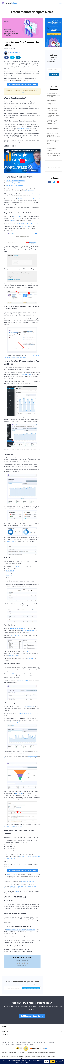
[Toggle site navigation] (60, 3)
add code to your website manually (30, 194)
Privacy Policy (13, 1044)
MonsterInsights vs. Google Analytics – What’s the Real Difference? (53, 95)
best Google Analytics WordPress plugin (29, 199)
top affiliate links (15, 635)
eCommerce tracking (24, 128)
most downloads (13, 655)
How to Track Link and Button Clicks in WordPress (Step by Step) (53, 135)
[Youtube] (58, 183)
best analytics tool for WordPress (15, 929)
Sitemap (19, 1044)
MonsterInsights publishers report (18, 628)
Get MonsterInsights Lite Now (31, 988)
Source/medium (10, 570)
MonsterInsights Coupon (27, 1044)
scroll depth (30, 658)
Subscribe (54, 74)
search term (12, 674)
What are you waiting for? (28, 881)
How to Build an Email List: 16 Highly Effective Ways (53, 154)
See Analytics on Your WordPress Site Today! (22, 84)
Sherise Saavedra (15, 52)
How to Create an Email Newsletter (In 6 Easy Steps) (53, 142)
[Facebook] (49, 183)
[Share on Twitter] (12, 57)
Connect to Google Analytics (13, 183)
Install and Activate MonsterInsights (15, 180)
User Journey (19, 793)
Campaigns (9, 575)
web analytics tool (23, 102)
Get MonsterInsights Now (31, 1016)
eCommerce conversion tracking (13, 826)
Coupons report (32, 756)
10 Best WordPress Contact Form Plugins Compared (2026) (52, 122)
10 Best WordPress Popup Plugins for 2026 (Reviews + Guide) (53, 115)
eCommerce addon (28, 706)
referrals (20, 508)
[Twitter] (54, 183)
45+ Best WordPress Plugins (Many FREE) (52, 109)
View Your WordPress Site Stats (14, 185)
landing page (10, 541)
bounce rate (28, 651)
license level (16, 216)
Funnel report (7, 758)
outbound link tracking (28, 630)
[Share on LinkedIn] (18, 57)
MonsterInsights (29, 191)
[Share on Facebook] (6, 57)
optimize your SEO (23, 681)
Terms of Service (5, 1044)
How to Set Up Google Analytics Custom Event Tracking (53, 128)
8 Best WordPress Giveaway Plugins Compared (51, 148)
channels (17, 566)
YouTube (17, 891)
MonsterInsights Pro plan (25, 713)
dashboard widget (26, 374)
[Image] (53, 32)
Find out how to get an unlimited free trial (27, 223)
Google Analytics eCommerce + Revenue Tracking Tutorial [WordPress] (53, 103)
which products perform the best (18, 722)
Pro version (12, 220)
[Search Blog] (59, 167)
